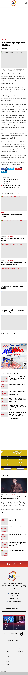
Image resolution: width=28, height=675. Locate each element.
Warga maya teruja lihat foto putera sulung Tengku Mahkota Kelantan (18, 544)
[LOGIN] (26, 3)
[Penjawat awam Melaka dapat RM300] (14, 274)
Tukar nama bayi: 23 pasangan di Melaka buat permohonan (12, 311)
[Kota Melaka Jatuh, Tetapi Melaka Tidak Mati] (4, 386)
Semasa (3, 307)
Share (3, 53)
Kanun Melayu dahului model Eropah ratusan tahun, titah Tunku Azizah (17, 378)
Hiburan (14, 494)
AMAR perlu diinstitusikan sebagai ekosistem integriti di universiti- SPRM (17, 400)
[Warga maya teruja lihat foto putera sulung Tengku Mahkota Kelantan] (4, 545)
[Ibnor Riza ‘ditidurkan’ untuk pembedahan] (4, 537)
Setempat (11, 236)
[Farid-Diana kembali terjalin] (4, 553)
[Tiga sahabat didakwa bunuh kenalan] (14, 203)
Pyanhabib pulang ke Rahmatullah (15, 519)
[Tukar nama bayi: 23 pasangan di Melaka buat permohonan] (14, 298)
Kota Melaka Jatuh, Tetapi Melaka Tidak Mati (17, 385)
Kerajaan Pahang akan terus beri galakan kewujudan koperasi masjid (17, 393)
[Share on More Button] (14, 673)
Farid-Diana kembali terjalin (17, 550)
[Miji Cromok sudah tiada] (4, 529)
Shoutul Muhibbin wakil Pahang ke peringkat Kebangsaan (13, 263)
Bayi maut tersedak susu (10, 334)
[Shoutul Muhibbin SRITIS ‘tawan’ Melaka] (14, 227)
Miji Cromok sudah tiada (16, 527)
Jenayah (3, 212)
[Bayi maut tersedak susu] (14, 322)
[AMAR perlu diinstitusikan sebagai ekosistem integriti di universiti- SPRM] (4, 400)
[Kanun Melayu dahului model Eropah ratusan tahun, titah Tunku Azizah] (4, 379)
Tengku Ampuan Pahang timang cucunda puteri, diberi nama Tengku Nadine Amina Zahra (17, 407)
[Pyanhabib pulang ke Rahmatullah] (4, 521)
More (2, 512)
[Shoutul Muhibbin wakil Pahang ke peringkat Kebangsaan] (14, 250)
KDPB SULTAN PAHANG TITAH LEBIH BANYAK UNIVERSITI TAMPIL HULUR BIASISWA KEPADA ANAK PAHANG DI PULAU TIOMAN (17, 415)
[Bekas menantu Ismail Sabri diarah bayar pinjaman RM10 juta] (14, 485)
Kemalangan (4, 331)
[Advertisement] (14, 22)
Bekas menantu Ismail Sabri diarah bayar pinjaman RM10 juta (13, 498)
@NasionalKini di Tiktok (11, 633)
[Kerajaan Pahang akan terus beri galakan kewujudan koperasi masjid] (4, 393)
